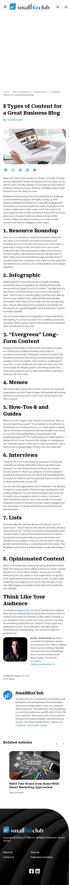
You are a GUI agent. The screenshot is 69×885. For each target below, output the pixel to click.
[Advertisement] (34, 52)
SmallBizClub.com (25, 699)
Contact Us (8, 857)
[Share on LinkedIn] (28, 171)
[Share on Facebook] (6, 171)
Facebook (20, 725)
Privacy (7, 841)
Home (6, 92)
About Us (8, 852)
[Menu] (5, 6)
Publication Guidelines (42, 857)
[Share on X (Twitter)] (14, 171)
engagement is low (24, 610)
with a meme (32, 395)
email (36, 661)
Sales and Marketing (21, 92)
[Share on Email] (35, 171)
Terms (60, 837)
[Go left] (56, 743)
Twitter (30, 725)
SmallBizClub (14, 119)
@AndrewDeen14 (46, 664)
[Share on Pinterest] (21, 171)
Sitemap (35, 852)
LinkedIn (43, 725)
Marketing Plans (40, 92)
